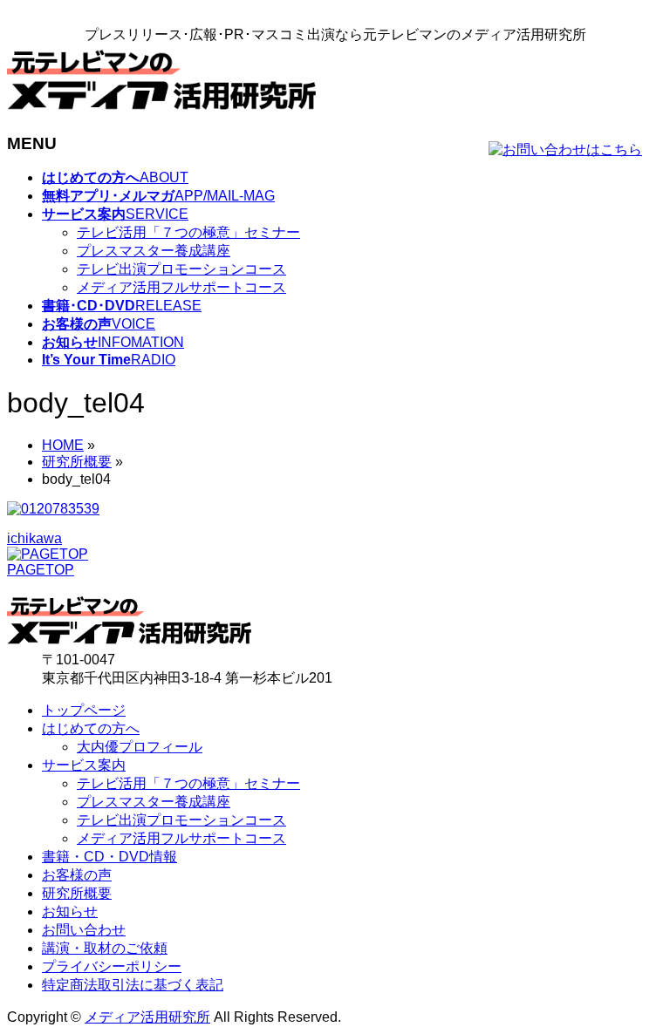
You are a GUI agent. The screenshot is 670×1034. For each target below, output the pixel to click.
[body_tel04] (53, 508)
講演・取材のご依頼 (105, 948)
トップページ (84, 710)
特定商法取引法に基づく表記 (132, 984)
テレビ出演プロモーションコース (181, 269)
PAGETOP (40, 569)
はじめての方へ (91, 728)
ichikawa (34, 538)
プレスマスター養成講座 (153, 250)
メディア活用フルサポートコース (181, 287)
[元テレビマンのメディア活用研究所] (161, 109)
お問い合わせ (84, 929)
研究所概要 (77, 893)
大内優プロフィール (139, 746)
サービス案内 (84, 765)
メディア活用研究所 (147, 1017)
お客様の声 (77, 874)
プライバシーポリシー (111, 966)
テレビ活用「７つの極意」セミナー (188, 232)
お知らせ (70, 911)
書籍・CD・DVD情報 (109, 856)
